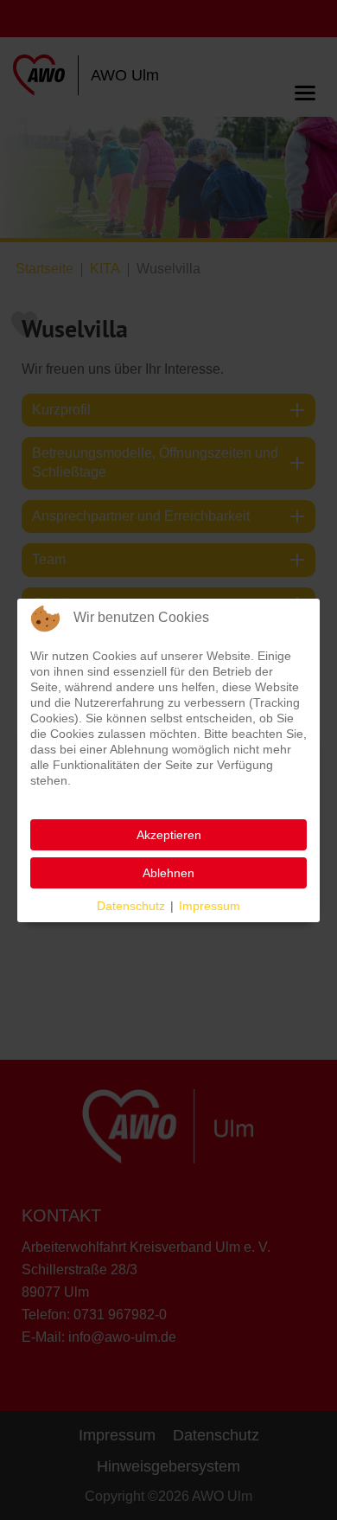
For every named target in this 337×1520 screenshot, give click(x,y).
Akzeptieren (169, 835)
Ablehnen (168, 873)
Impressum (209, 906)
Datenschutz (131, 906)
